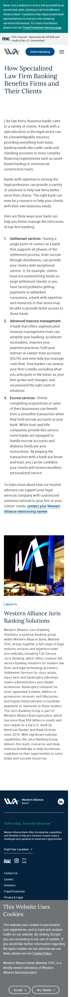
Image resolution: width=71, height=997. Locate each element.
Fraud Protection (14, 891)
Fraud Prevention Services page (42, 27)
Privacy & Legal (13, 897)
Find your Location (16, 849)
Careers (8, 879)
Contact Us (11, 873)
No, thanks (44, 990)
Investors (9, 885)
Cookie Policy (42, 953)
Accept (18, 990)
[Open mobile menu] (61, 51)
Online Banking (40, 52)
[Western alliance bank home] (12, 51)
